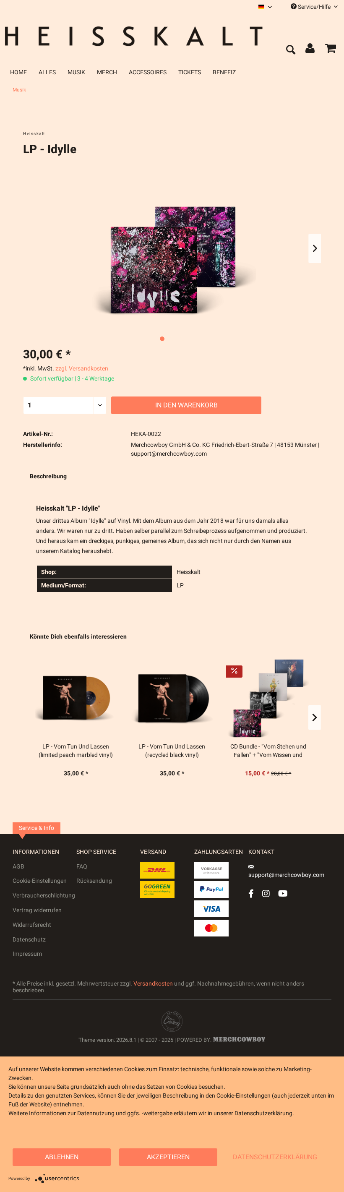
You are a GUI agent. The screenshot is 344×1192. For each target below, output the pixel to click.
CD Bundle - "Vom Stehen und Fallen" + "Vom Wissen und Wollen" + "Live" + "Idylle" (268, 751)
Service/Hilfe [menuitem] (314, 7)
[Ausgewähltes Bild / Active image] (162, 338)
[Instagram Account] (266, 893)
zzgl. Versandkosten (81, 368)
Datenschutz (29, 939)
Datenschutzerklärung (275, 1157)
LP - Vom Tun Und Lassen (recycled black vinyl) (171, 751)
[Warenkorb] (330, 50)
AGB (18, 866)
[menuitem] (265, 7)
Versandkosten (153, 983)
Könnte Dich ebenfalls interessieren (78, 636)
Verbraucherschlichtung (44, 895)
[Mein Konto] (310, 50)
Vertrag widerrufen (37, 910)
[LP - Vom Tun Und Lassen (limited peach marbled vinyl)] (75, 697)
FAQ (81, 866)
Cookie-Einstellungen (40, 880)
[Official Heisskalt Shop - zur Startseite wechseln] (139, 36)
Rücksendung (94, 880)
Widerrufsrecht (32, 925)
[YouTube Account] (283, 893)
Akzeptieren (168, 1157)
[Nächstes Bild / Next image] (172, 338)
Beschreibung (48, 476)
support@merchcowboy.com (286, 875)
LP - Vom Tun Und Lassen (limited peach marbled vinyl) (76, 751)
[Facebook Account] (251, 893)
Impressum (27, 953)
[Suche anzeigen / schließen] (290, 50)
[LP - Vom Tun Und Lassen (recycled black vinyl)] (172, 697)
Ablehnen (61, 1157)
